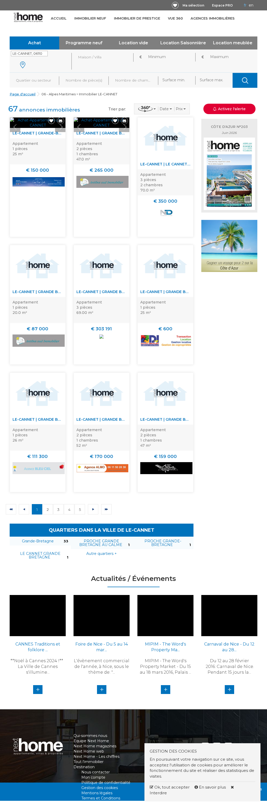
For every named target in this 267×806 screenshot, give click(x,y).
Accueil (58, 18)
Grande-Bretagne (38, 541)
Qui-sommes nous (90, 735)
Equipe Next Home (91, 741)
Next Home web (89, 751)
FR (245, 5)
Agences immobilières (213, 18)
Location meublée (232, 42)
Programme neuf (84, 42)
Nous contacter (95, 772)
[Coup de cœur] (175, 5)
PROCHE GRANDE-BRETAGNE (162, 543)
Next (60, 127)
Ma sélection (193, 5)
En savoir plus (212, 787)
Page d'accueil (22, 94)
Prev (15, 127)
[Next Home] (28, 17)
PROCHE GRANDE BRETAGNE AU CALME (100, 543)
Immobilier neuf (90, 18)
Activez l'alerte (136, 797)
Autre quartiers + (101, 553)
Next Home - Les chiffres (96, 756)
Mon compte (93, 777)
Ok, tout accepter (171, 787)
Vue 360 (175, 18)
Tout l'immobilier (89, 761)
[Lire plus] (37, 122)
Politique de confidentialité (105, 782)
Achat (34, 42)
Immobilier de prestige (137, 18)
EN (251, 5)
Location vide (133, 42)
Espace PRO (222, 5)
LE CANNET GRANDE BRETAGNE (40, 555)
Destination (84, 767)
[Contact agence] (60, 120)
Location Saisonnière (183, 42)
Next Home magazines (95, 746)
